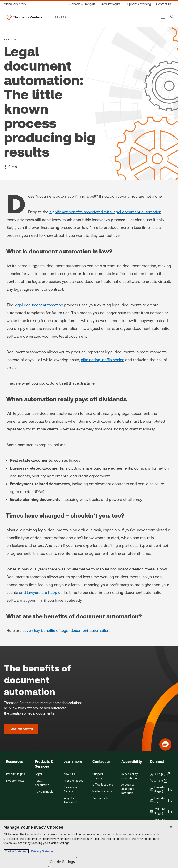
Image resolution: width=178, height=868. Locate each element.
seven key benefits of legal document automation (66, 630)
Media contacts (102, 791)
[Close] (171, 827)
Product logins (15, 774)
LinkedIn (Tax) (159, 800)
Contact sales (101, 798)
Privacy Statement (42, 851)
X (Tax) (158, 781)
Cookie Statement (16, 851)
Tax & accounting (42, 783)
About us (69, 774)
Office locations (102, 785)
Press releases (73, 781)
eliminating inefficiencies (102, 359)
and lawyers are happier (40, 592)
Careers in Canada (70, 789)
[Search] (172, 17)
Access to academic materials (127, 789)
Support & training (99, 776)
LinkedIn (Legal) (159, 789)
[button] (165, 744)
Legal (38, 774)
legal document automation (38, 305)
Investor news (15, 781)
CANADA (61, 16)
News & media (44, 792)
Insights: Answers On (71, 800)
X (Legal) (159, 774)
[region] (89, 844)
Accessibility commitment (129, 776)
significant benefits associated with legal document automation (105, 212)
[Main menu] (163, 17)
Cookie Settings (62, 862)
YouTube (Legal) (160, 811)
